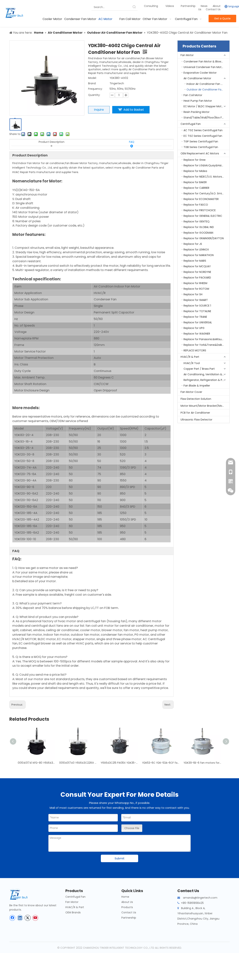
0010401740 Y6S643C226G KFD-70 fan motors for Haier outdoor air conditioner (78, 763)
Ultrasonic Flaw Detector (196, 419)
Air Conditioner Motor (197, 78)
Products (127, 907)
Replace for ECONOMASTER (201, 199)
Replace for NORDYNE (197, 272)
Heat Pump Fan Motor (198, 101)
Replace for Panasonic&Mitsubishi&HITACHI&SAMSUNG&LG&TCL (206, 339)
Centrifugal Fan (191, 124)
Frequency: (95, 89)
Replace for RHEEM (195, 283)
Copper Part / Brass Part (199, 369)
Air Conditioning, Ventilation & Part (206, 374)
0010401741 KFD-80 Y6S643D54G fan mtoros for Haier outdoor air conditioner (36, 763)
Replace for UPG (194, 328)
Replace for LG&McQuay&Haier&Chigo (206, 165)
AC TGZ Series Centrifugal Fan (203, 130)
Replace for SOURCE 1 (197, 305)
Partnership (188, 6)
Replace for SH (193, 294)
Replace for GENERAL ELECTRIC (203, 216)
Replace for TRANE (195, 317)
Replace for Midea (195, 171)
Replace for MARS (195, 261)
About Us (127, 902)
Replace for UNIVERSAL (198, 322)
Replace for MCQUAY (197, 266)
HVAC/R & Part (190, 357)
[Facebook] (12, 918)
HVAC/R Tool (192, 363)
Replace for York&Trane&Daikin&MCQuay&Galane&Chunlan (206, 345)
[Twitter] (28, 918)
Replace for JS (193, 244)
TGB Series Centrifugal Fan (201, 147)
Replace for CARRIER (196, 188)
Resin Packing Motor (196, 112)
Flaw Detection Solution (196, 399)
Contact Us (213, 9)
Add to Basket (133, 109)
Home (125, 897)
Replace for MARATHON (199, 255)
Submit (120, 858)
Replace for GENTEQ (196, 221)
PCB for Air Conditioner (195, 413)
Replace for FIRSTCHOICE (200, 210)
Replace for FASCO (196, 205)
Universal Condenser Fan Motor (204, 67)
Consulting (151, 6)
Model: (92, 78)
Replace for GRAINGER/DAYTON (204, 238)
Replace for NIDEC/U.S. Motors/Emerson (206, 176)
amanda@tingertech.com (200, 898)
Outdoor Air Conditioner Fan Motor (208, 89)
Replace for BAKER (195, 182)
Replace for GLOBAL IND (199, 227)
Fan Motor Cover (191, 392)
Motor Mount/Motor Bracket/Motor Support (205, 406)
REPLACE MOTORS (195, 350)
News (204, 6)
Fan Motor (187, 55)
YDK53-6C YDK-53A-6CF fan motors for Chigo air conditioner (161, 763)
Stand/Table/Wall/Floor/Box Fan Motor (206, 117)
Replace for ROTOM (196, 289)
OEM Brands (73, 912)
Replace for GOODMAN (198, 233)
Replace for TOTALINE (197, 311)
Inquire (99, 109)
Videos (169, 6)
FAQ (131, 142)
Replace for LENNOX (196, 249)
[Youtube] (35, 918)
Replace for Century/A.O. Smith (204, 193)
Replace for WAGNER (197, 333)
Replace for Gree (195, 160)
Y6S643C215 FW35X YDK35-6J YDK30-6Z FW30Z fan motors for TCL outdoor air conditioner (119, 763)
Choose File (131, 828)
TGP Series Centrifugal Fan (201, 141)
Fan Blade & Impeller (197, 385)
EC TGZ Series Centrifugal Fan (203, 136)
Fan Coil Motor (193, 95)
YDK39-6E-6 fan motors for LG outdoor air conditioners (202, 763)
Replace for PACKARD (197, 277)
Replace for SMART (196, 300)
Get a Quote (222, 18)
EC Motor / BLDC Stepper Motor (204, 106)
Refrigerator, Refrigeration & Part (205, 380)
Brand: (92, 83)
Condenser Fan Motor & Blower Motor (206, 61)
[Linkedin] (20, 918)
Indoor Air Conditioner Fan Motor (208, 84)
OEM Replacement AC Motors (200, 153)
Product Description (51, 142)
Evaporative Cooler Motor (200, 73)
